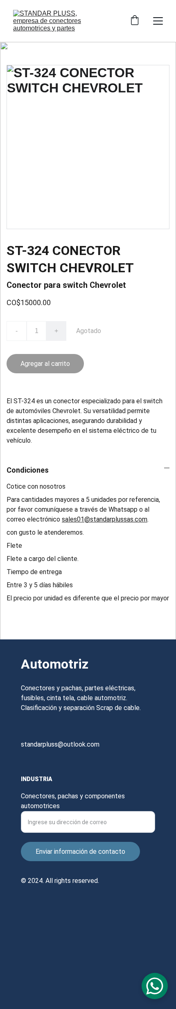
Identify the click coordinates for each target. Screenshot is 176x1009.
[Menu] (158, 21)
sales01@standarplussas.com (104, 519)
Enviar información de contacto (80, 851)
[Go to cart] (134, 21)
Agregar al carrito (45, 364)
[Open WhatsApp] (155, 986)
